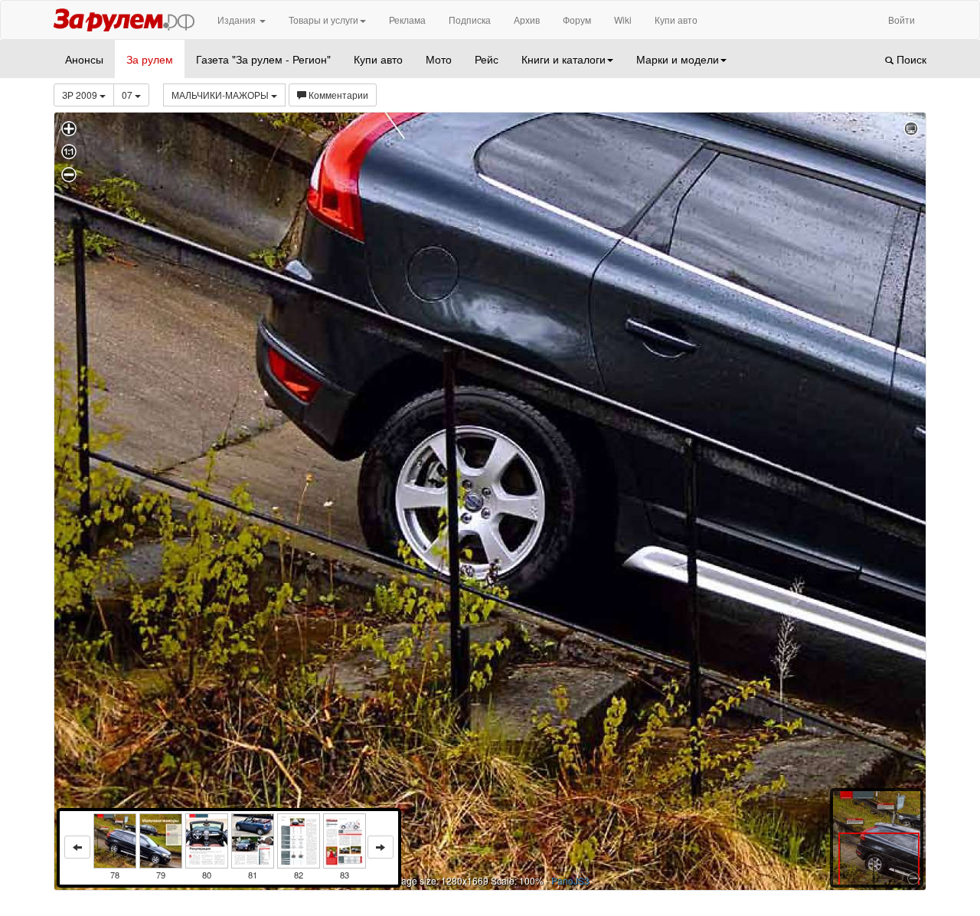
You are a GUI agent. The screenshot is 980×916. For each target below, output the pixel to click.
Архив (527, 19)
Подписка (470, 19)
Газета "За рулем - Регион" (263, 59)
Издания (237, 19)
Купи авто (676, 19)
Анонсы (84, 59)
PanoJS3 (570, 880)
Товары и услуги (323, 19)
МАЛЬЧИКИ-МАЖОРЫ (221, 94)
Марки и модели (677, 59)
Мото (439, 59)
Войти (901, 19)
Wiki (623, 19)
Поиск (909, 59)
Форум (577, 19)
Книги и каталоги (563, 59)
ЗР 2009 (81, 94)
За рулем (149, 59)
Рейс (486, 59)
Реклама (407, 19)
